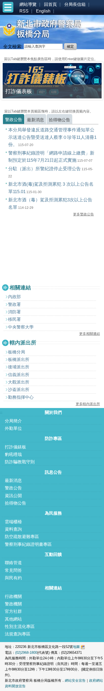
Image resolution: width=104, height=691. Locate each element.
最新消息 (13, 480)
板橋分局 (16, 352)
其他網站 (13, 619)
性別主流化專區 (20, 626)
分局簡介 (13, 421)
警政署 (14, 304)
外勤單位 (13, 428)
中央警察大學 (21, 327)
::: (1, 54)
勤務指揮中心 (21, 397)
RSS (24, 11)
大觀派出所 (18, 382)
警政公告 (13, 488)
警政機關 (13, 604)
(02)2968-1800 (26, 653)
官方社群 (13, 611)
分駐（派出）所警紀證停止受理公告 (44, 168)
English (43, 11)
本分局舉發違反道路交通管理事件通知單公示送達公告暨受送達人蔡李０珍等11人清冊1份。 (52, 137)
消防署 (14, 312)
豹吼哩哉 (13, 454)
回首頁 (50, 4)
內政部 (14, 296)
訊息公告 (53, 472)
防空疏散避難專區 (22, 536)
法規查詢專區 (17, 634)
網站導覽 (28, 4)
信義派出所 (18, 374)
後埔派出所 (18, 367)
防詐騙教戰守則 (20, 462)
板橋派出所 (18, 359)
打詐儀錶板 (15, 447)
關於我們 (53, 412)
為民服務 (53, 513)
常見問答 (13, 570)
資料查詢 (13, 529)
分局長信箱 (75, 4)
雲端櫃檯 (13, 521)
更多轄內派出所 (88, 404)
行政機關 (13, 596)
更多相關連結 (89, 334)
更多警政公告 (83, 214)
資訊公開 (13, 495)
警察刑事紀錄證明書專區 (28, 544)
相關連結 (53, 588)
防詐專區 (53, 438)
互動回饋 (53, 554)
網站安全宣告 (75, 680)
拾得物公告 (15, 503)
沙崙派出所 (18, 389)
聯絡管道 (13, 562)
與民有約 (13, 578)
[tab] (13, 119)
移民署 (14, 319)
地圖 (76, 647)
